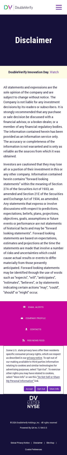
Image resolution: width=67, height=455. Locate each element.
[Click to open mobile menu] (59, 7)
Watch (54, 72)
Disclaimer (37, 443)
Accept (29, 388)
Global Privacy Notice (20, 443)
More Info (54, 388)
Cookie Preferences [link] (33, 449)
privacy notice (34, 357)
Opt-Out (41, 388)
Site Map (50, 443)
